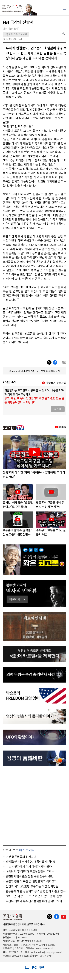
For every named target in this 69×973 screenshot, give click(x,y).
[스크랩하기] (63, 34)
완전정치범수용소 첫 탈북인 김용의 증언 (30, 876)
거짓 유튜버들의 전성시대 (21, 856)
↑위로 (62, 362)
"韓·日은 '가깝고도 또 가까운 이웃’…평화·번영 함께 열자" (35, 896)
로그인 (57, 409)
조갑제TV (40, 924)
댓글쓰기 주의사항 (56, 383)
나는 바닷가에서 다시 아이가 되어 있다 (29, 866)
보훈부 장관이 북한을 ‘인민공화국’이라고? (31, 881)
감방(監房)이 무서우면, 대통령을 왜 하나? (30, 861)
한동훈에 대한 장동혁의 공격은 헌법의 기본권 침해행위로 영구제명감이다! (36, 891)
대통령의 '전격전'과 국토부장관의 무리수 (30, 871)
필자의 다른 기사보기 (16, 34)
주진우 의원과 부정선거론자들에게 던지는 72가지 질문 (35, 901)
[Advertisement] (34, 805)
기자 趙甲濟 (27, 924)
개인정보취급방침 (11, 924)
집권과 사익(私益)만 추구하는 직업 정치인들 (32, 886)
